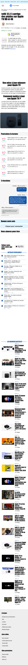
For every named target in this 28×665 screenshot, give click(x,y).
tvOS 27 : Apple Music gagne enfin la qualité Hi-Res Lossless (20, 518)
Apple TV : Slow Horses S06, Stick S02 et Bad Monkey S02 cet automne (20, 362)
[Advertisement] (14, 66)
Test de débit (5, 643)
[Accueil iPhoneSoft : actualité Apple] (2, 9)
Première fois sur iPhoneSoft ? (8, 616)
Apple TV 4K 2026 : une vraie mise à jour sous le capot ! (20, 386)
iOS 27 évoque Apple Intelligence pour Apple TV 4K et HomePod (20, 349)
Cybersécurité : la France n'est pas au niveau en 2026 (13, 284)
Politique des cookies (6, 626)
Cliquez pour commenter (14, 226)
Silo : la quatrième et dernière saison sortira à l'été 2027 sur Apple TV (20, 441)
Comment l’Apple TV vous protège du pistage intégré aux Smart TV (20, 546)
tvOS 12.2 (12, 48)
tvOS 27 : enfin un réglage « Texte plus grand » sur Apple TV (20, 600)
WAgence (4, 656)
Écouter (24, 27)
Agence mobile (5, 654)
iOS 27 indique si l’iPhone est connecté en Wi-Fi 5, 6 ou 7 (14, 306)
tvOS (9, 30)
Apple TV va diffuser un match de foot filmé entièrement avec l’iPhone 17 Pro (20, 585)
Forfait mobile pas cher (7, 640)
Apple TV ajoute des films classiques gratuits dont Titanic (20, 399)
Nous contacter (5, 638)
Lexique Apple (5, 645)
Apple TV (5, 9)
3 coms (18, 27)
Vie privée (4, 624)
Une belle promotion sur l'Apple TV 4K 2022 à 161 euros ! (20, 427)
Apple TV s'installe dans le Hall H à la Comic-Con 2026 (20, 468)
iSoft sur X (4, 659)
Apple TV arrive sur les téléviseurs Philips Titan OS (20, 506)
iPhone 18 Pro (13, 1)
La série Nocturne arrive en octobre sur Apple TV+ (20, 494)
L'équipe (4, 621)
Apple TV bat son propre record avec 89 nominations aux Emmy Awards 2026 (20, 481)
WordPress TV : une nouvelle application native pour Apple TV (20, 455)
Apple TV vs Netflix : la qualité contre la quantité (20, 558)
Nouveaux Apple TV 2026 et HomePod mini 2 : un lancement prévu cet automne (20, 413)
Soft (16, 5)
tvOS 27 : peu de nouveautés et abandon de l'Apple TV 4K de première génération (20, 531)
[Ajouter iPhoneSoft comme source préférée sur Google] (14, 34)
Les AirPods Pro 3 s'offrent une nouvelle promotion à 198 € (14, 301)
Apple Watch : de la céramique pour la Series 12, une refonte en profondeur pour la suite (14, 290)
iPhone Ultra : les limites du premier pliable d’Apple (12, 296)
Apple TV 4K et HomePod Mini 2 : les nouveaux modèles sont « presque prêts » (20, 571)
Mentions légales (5, 629)
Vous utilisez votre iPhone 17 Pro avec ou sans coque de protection (14, 256)
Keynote (2, 1)
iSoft (3, 619)
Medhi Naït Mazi (10, 23)
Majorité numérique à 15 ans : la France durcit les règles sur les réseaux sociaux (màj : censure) (14, 278)
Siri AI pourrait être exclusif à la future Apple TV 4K (20, 374)
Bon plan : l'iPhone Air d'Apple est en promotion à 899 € (13, 267)
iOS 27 (18, 1)
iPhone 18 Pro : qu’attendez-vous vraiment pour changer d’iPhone (12, 261)
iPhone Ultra (7, 1)
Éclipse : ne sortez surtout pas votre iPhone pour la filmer (13, 272)
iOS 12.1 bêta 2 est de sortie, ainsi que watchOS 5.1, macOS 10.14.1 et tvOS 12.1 (16, 146)
